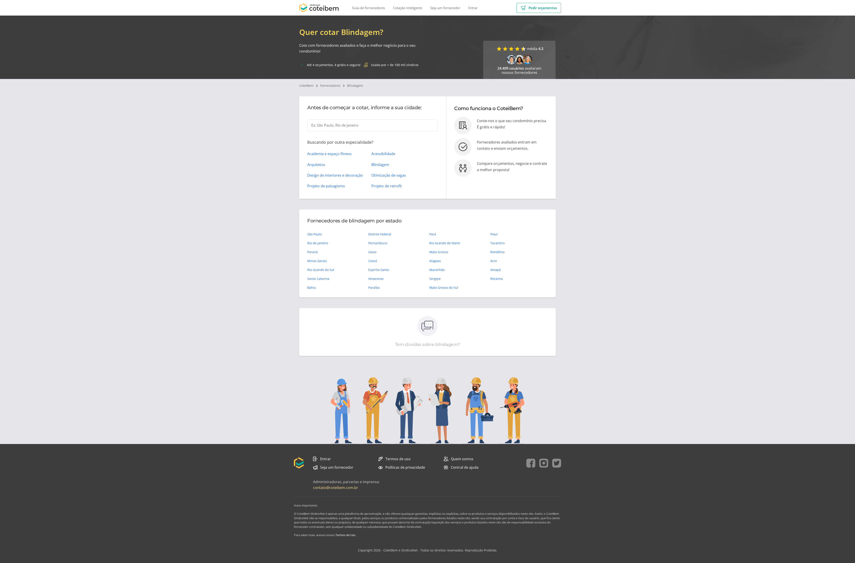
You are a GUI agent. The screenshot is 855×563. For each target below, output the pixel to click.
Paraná (312, 252)
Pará (432, 234)
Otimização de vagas (388, 175)
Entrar (325, 458)
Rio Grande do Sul (320, 270)
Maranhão (437, 270)
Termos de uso (398, 458)
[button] (539, 8)
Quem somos (462, 458)
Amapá (495, 270)
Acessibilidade (383, 153)
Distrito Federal (379, 234)
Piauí (494, 234)
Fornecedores (330, 85)
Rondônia (497, 252)
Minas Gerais (317, 261)
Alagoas (435, 261)
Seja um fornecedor (336, 467)
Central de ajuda (464, 467)
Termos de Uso (345, 535)
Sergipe (435, 278)
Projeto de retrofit (386, 186)
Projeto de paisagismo (326, 186)
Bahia (311, 287)
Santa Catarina (318, 278)
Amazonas (376, 278)
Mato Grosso (438, 252)
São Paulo (314, 234)
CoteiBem (306, 85)
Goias (372, 252)
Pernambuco (377, 243)
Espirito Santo (378, 270)
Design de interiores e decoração (335, 175)
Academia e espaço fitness (329, 153)
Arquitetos (316, 164)
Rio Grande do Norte (444, 243)
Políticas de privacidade (405, 467)
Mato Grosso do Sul (443, 287)
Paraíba (374, 287)
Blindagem (355, 85)
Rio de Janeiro (317, 243)
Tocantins (497, 243)
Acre (493, 261)
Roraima (496, 278)
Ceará (372, 261)
